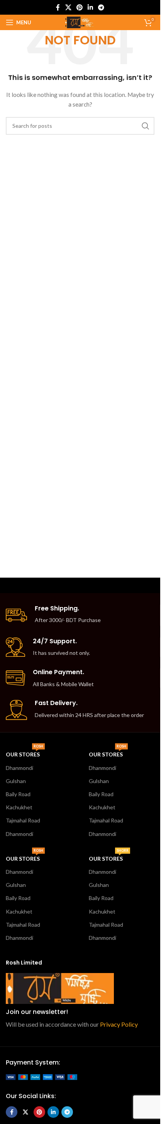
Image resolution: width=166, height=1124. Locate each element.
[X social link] (68, 7)
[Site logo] (80, 22)
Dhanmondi (19, 768)
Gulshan (16, 781)
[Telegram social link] (101, 7)
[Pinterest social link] (79, 7)
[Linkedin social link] (90, 7)
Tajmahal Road (23, 820)
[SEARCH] (145, 126)
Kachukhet (19, 807)
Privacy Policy (119, 1024)
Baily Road (18, 794)
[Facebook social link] (58, 7)
